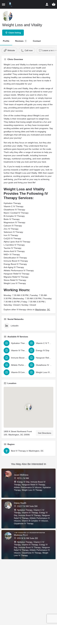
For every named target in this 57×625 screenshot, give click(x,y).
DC (48, 309)
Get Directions (44, 433)
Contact (37, 41)
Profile (6, 41)
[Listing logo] (7, 16)
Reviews (20, 41)
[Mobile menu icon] (3, 4)
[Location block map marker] (28, 407)
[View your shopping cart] (54, 4)
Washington (40, 309)
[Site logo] (10, 4)
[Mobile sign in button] (47, 4)
